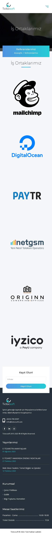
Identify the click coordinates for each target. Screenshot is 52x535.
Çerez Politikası (10, 490)
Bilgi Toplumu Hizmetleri (14, 499)
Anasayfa (18, 53)
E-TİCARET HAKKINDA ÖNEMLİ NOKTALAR (21, 458)
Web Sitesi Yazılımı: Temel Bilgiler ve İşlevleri (22, 468)
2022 (23, 532)
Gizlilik (6, 494)
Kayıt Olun (26, 386)
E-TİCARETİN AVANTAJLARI (14, 448)
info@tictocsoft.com (14, 422)
